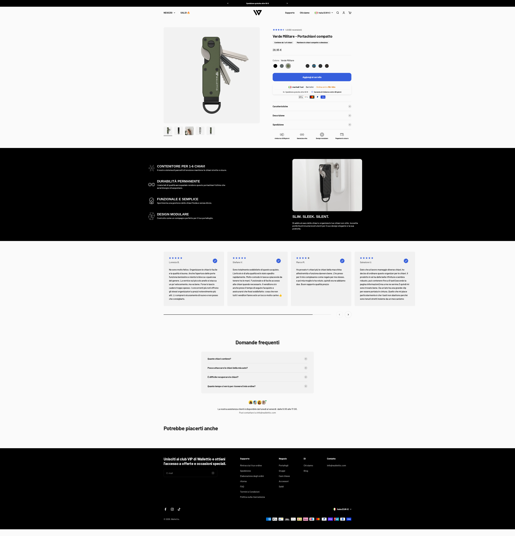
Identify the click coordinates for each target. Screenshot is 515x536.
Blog (306, 470)
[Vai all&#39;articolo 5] (211, 131)
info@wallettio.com (336, 465)
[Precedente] (227, 3)
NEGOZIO (168, 12)
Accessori (284, 481)
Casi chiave (284, 476)
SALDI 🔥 (185, 12)
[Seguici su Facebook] (165, 509)
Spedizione (245, 470)
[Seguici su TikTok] (179, 509)
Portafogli (283, 465)
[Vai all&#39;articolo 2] (178, 131)
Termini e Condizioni (250, 491)
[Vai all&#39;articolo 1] (168, 131)
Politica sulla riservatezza (252, 497)
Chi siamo (304, 12)
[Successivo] (287, 3)
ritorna (243, 481)
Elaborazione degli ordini (252, 476)
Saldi (281, 486)
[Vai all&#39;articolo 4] (200, 131)
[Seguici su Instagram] (172, 509)
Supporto (290, 12)
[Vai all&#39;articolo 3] (189, 131)
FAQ (242, 486)
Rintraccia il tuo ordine (251, 465)
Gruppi (282, 470)
